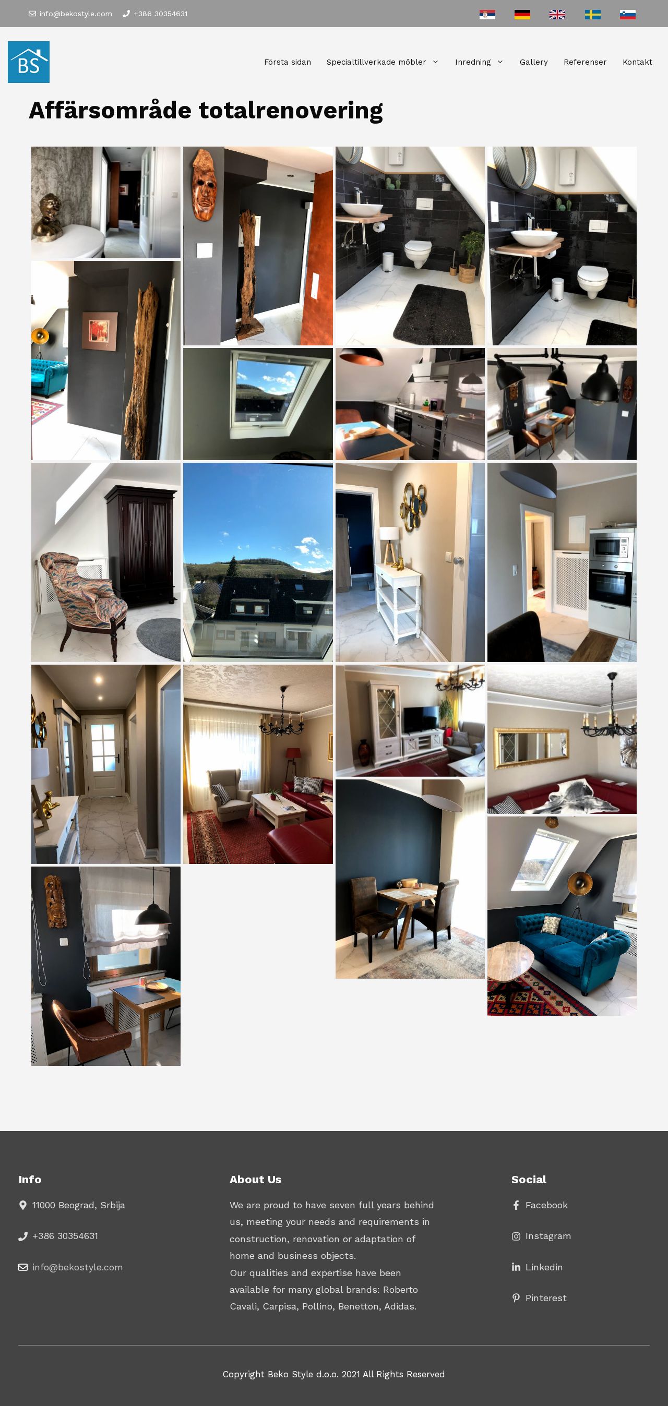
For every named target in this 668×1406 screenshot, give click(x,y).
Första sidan (287, 62)
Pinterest (546, 1297)
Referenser (585, 62)
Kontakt (637, 62)
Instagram (548, 1235)
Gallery (534, 62)
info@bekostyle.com (76, 13)
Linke (538, 1266)
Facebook (547, 1204)
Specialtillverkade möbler (376, 62)
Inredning (473, 62)
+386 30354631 (160, 13)
